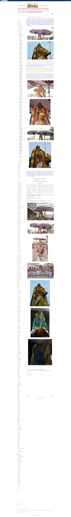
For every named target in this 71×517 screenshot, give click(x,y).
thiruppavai (18, 320)
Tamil (18, 219)
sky (17, 364)
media (18, 489)
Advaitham (18, 365)
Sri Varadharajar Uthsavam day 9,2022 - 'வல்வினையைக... (21, 62)
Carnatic (18, 233)
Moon (18, 262)
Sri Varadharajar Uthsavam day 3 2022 (21, 92)
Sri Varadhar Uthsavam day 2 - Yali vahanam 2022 (21, 95)
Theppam (18, 244)
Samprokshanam (19, 461)
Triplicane (27, 371)
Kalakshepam (19, 214)
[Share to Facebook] (42, 369)
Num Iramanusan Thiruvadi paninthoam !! (21, 150)
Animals (18, 283)
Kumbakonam (19, 376)
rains (18, 316)
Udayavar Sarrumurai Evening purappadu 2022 (20, 125)
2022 (19, 24)
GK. (17, 248)
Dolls (18, 302)
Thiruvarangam (19, 429)
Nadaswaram (18, 307)
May (19, 33)
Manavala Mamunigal (19, 268)
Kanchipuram (19, 311)
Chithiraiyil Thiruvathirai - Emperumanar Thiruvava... (21, 132)
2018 (19, 167)
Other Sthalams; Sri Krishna (20, 456)
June (19, 32)
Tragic (18, 287)
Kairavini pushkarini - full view (20, 38)
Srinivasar (18, 399)
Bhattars (18, 374)
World (18, 239)
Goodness (18, 228)
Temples (18, 278)
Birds (18, 267)
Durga (18, 414)
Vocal (18, 404)
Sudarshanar (18, 469)
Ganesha (18, 346)
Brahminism (18, 331)
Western (18, 476)
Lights (18, 281)
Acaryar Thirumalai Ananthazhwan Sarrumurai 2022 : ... (21, 98)
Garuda (18, 229)
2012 (19, 174)
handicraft (18, 484)
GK (17, 203)
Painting (18, 327)
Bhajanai (18, 385)
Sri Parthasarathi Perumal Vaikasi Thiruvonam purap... (21, 58)
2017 (19, 168)
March (20, 160)
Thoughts (18, 199)
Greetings (18, 418)
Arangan (18, 408)
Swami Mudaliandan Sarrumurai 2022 (20, 120)
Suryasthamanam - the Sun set (21, 122)
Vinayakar (18, 335)
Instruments (18, 360)
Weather (18, 306)
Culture (18, 413)
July (19, 31)
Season (18, 252)
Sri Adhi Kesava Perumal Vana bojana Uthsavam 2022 (21, 41)
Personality (18, 242)
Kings (18, 325)
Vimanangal (18, 361)
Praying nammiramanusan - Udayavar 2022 (21, 140)
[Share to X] (41, 369)
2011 (19, 175)
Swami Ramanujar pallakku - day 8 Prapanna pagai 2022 (21, 137)
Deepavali (18, 321)
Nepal (18, 395)
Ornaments (18, 301)
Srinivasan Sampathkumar (32, 369)
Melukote (18, 296)
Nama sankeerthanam (19, 451)
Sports (18, 371)
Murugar (18, 394)
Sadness (18, 424)
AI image (18, 434)
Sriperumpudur (19, 466)
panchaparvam (19, 405)
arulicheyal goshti (19, 223)
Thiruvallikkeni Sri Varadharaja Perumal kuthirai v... (21, 66)
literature (18, 237)
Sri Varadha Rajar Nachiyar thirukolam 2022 (21, 79)
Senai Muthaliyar (19, 464)
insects (18, 485)
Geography (18, 366)
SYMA (18, 380)
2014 (19, 172)
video (18, 204)
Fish (17, 389)
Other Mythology (19, 455)
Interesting (44, 370)
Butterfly (18, 439)
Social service (19, 425)
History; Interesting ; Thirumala (21, 448)
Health (18, 340)
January (20, 162)
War (17, 336)
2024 (19, 22)
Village (18, 381)
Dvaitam (18, 415)
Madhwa (18, 326)
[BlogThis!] (40, 369)
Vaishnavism (18, 258)
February (20, 161)
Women (18, 345)
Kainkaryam (18, 208)
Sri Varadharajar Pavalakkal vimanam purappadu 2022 (21, 53)
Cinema (18, 238)
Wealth (18, 475)
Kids (17, 273)
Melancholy (18, 292)
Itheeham (18, 198)
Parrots (18, 355)
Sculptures (18, 370)
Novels (18, 369)
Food (18, 322)
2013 (19, 173)
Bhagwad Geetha (19, 384)
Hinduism (18, 213)
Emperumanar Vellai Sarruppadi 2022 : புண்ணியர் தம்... (20, 154)
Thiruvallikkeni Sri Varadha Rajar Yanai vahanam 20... (21, 72)
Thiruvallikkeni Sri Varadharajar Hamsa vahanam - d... (21, 105)
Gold (18, 375)
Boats (18, 438)
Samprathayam (19, 460)
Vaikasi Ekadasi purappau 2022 (21, 47)
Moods (18, 419)
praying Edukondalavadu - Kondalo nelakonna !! (21, 129)
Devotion (18, 276)
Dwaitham (18, 351)
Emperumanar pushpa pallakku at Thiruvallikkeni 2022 (21, 147)
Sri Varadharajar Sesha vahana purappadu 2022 (21, 82)
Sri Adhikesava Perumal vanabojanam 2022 (21, 35)
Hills (18, 297)
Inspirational (18, 450)
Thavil (18, 470)
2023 (19, 23)
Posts (18, 503)
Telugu (18, 356)
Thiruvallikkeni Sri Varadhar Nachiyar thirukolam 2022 (20, 76)
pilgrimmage (18, 433)
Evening (18, 443)
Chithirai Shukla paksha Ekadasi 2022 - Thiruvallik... (21, 109)
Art (17, 330)
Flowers (18, 224)
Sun (17, 282)
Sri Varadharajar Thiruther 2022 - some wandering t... (21, 69)
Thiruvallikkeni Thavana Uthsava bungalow (20, 50)
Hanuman (18, 243)
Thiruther (18, 218)
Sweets (18, 400)
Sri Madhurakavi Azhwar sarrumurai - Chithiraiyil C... (21, 85)
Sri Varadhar (49, 370)
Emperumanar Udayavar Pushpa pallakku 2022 (21, 143)
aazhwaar (29, 370)
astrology (18, 479)
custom (18, 481)
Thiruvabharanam (19, 428)
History (42, 370)
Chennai (18, 350)
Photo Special (19, 189)
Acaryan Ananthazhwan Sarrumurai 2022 (21, 102)
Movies (18, 332)
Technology (18, 312)
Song (18, 465)
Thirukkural (18, 471)
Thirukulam (18, 257)
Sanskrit (18, 263)
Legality (18, 317)
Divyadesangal (32, 370)
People (18, 209)
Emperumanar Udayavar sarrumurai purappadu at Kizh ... (20, 112)
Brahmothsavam (19, 291)
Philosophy (18, 420)
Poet (17, 423)
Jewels (18, 286)
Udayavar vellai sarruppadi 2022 (21, 157)
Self (17, 341)
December (20, 25)
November (20, 26)
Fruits (18, 390)
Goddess (18, 444)
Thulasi (18, 474)
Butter (18, 410)
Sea (17, 288)
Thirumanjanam (19, 277)
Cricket (18, 337)
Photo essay (18, 188)
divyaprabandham (36, 370)
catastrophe (18, 480)
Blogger (39, 515)
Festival (40, 370)
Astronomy (18, 272)
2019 (19, 166)
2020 (19, 165)
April (19, 159)
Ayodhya (18, 409)
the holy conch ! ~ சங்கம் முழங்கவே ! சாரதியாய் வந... (21, 116)
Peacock (18, 379)
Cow (17, 253)
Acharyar (18, 193)
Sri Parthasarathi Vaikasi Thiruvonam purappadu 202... (21, 44)
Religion (47, 370)
